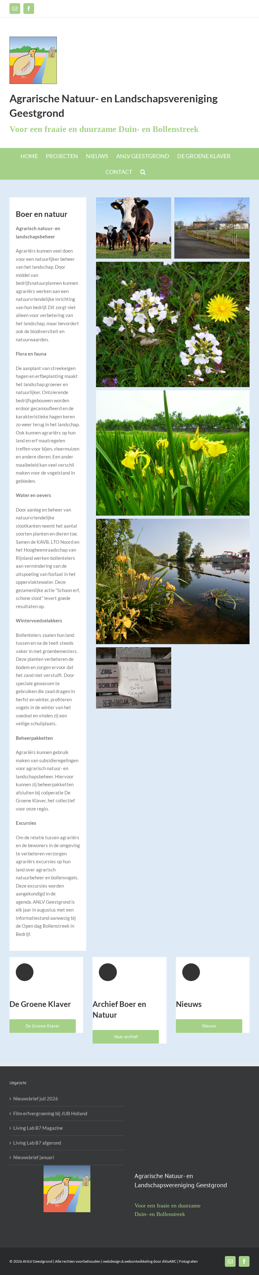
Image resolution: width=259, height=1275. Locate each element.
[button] (143, 172)
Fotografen (188, 1261)
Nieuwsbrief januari (33, 1157)
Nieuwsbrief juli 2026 (35, 1098)
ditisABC (169, 1261)
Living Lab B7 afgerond (37, 1143)
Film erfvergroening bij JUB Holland (50, 1113)
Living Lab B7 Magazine (38, 1128)
